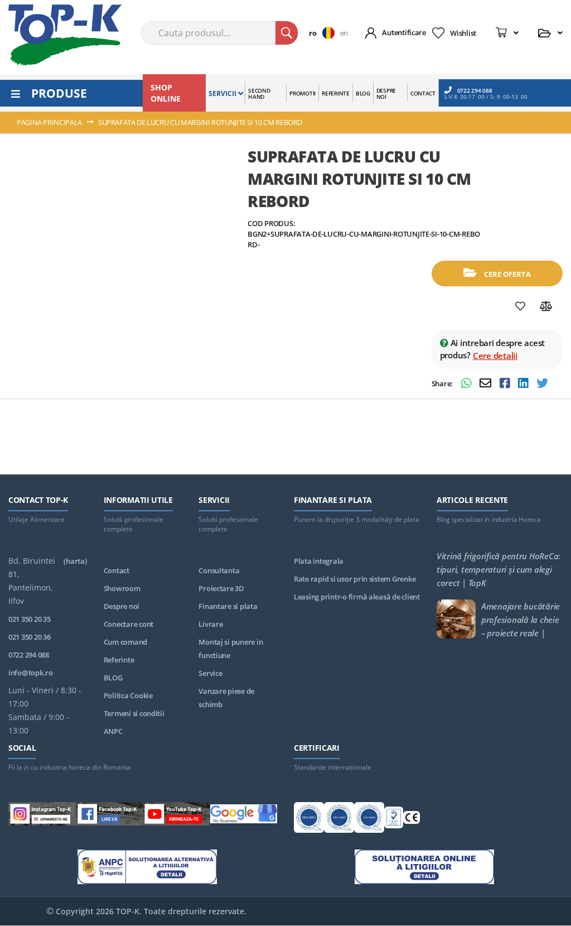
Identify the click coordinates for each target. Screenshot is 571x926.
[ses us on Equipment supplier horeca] (244, 815)
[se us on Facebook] (109, 815)
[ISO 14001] (339, 819)
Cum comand (125, 642)
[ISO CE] (411, 819)
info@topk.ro (30, 673)
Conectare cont (128, 624)
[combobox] (219, 33)
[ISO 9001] (309, 819)
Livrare (210, 624)
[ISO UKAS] (393, 820)
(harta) (75, 561)
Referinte (119, 660)
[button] (324, 33)
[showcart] (507, 33)
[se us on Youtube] (176, 815)
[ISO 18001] (369, 819)
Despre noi (121, 606)
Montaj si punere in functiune (231, 648)
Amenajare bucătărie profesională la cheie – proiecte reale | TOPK (520, 620)
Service (210, 673)
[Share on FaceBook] (506, 384)
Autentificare (404, 32)
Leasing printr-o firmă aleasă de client (357, 597)
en (344, 33)
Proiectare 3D (221, 588)
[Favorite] (520, 306)
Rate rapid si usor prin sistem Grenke (354, 579)
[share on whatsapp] (467, 384)
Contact (116, 570)
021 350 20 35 (29, 619)
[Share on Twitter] (542, 384)
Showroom (122, 588)
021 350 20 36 (29, 637)
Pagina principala (49, 122)
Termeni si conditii (134, 713)
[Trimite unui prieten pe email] (487, 384)
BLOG (113, 678)
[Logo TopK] (65, 35)
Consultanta (219, 570)
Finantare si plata (228, 606)
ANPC (113, 731)
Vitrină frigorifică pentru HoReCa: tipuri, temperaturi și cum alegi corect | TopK (498, 569)
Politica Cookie (128, 695)
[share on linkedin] (524, 384)
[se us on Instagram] (42, 815)
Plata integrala (318, 561)
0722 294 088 (474, 90)
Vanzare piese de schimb (226, 697)
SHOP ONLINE (166, 93)
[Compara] (546, 306)
